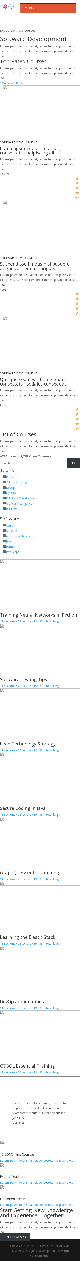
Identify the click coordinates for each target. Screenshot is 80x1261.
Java (8, 541)
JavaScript (12, 552)
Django (11, 493)
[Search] (73, 463)
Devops (11, 488)
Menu (33, 8)
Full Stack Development (21, 498)
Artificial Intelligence (19, 504)
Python (10, 547)
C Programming (16, 482)
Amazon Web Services (20, 536)
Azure (10, 525)
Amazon (11, 531)
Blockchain (13, 477)
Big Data (12, 509)
